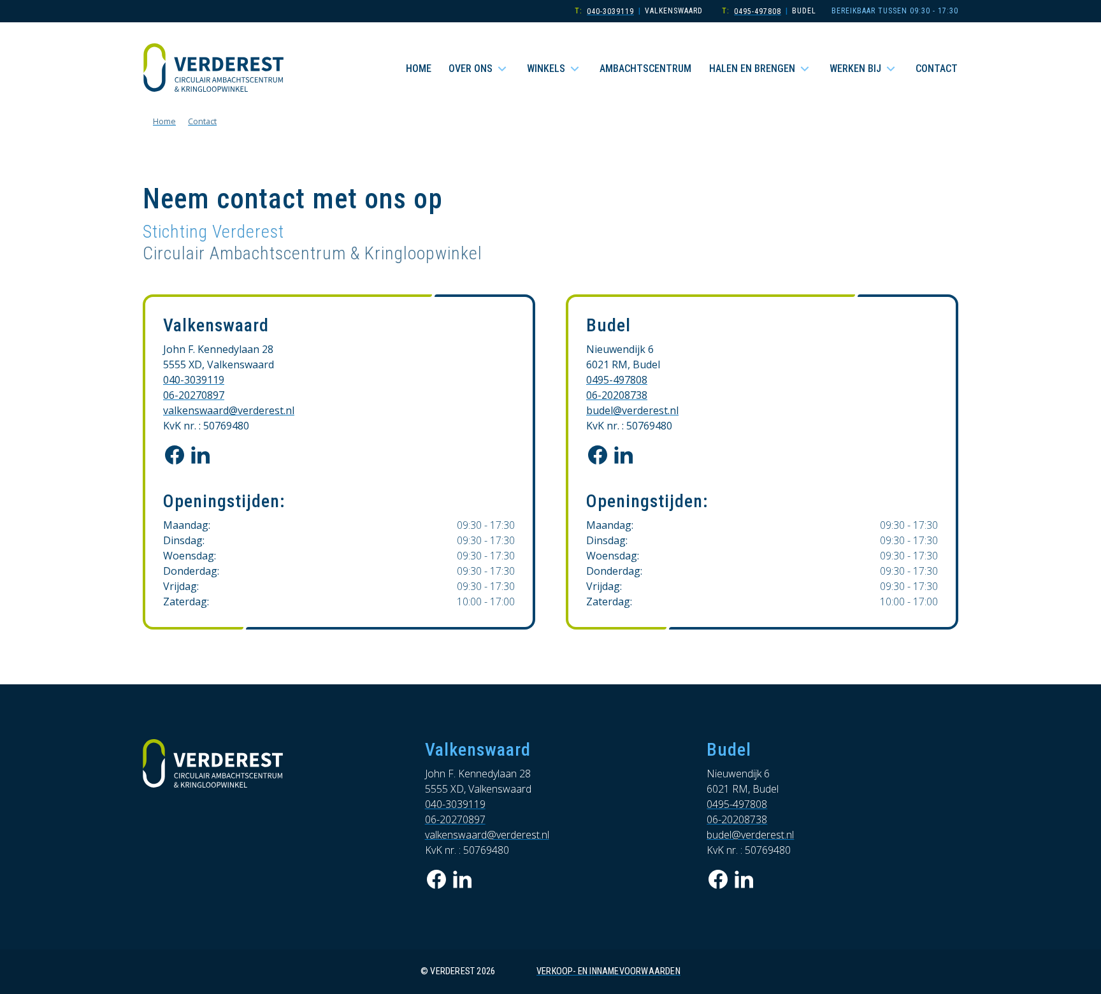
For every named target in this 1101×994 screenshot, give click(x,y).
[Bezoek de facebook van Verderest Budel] (597, 454)
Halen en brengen (752, 68)
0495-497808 (757, 11)
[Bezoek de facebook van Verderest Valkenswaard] (174, 454)
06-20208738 (616, 395)
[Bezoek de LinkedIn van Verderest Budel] (623, 454)
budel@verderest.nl (632, 410)
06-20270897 (193, 395)
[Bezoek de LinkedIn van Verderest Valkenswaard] (200, 454)
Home (418, 68)
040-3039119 (610, 11)
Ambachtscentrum (645, 68)
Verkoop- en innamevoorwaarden (608, 971)
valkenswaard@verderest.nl (228, 410)
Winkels (546, 68)
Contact (937, 68)
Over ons (471, 68)
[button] (502, 68)
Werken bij (855, 68)
